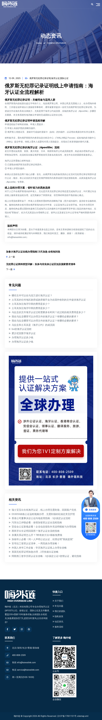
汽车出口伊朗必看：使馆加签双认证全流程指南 (37, 522)
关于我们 (58, 601)
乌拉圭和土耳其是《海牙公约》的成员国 (33, 324)
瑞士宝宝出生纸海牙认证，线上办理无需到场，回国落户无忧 (44, 509)
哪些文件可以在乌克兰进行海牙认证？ (32, 295)
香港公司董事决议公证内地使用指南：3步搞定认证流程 (41, 518)
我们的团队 (59, 611)
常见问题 (58, 606)
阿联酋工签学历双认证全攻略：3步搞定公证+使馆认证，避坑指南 (46, 556)
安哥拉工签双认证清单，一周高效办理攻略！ (36, 543)
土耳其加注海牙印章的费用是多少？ (31, 303)
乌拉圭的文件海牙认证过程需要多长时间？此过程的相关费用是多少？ (49, 312)
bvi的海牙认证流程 (21, 329)
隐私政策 (58, 616)
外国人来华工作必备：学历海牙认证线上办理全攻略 (39, 547)
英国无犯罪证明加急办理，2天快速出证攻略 (35, 551)
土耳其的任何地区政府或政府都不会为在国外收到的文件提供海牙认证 (49, 299)
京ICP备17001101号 (66, 716)
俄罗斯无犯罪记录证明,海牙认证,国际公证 (49, 78)
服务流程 (58, 627)
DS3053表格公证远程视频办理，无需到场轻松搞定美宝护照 (43, 514)
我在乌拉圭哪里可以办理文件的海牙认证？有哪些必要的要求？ (45, 316)
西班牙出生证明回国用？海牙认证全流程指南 (36, 530)
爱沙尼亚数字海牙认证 (24, 333)
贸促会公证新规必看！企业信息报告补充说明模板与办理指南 (44, 526)
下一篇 (9, 269)
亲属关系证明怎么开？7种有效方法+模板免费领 (37, 535)
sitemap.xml (82, 716)
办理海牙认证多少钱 (22, 337)
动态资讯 (58, 621)
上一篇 (11, 257)
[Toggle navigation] (98, 4)
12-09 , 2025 (14, 78)
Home (39, 43)
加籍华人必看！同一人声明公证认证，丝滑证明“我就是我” (42, 539)
